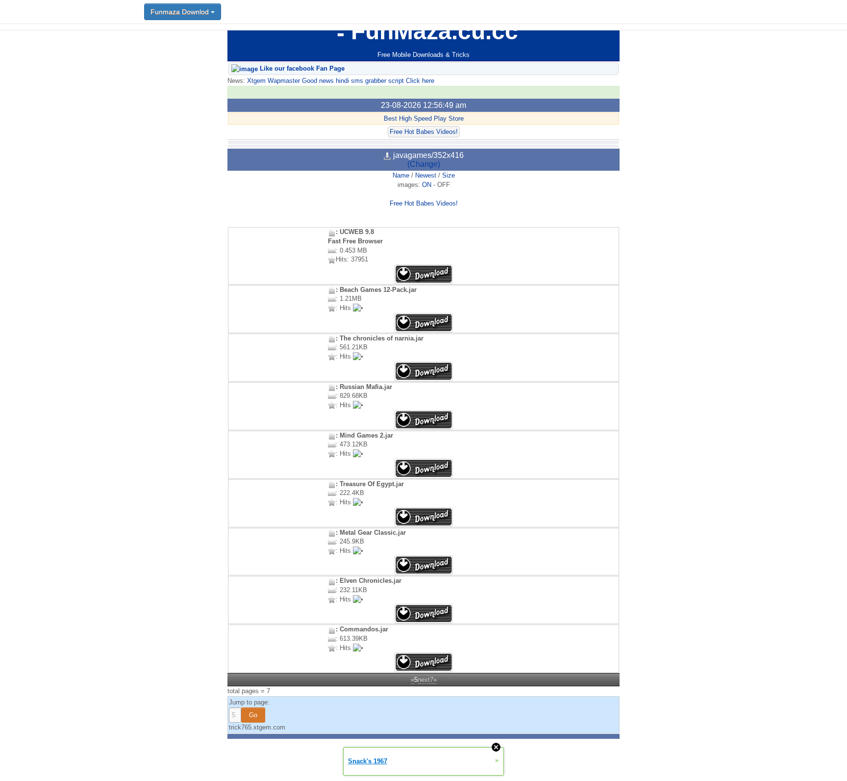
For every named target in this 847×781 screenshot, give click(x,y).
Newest (425, 175)
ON (426, 184)
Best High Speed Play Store (424, 118)
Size (448, 175)
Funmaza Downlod (180, 12)
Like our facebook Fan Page (301, 68)
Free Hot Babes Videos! (424, 131)
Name (401, 175)
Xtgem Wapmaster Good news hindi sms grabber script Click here (339, 80)
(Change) (423, 164)
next (424, 679)
